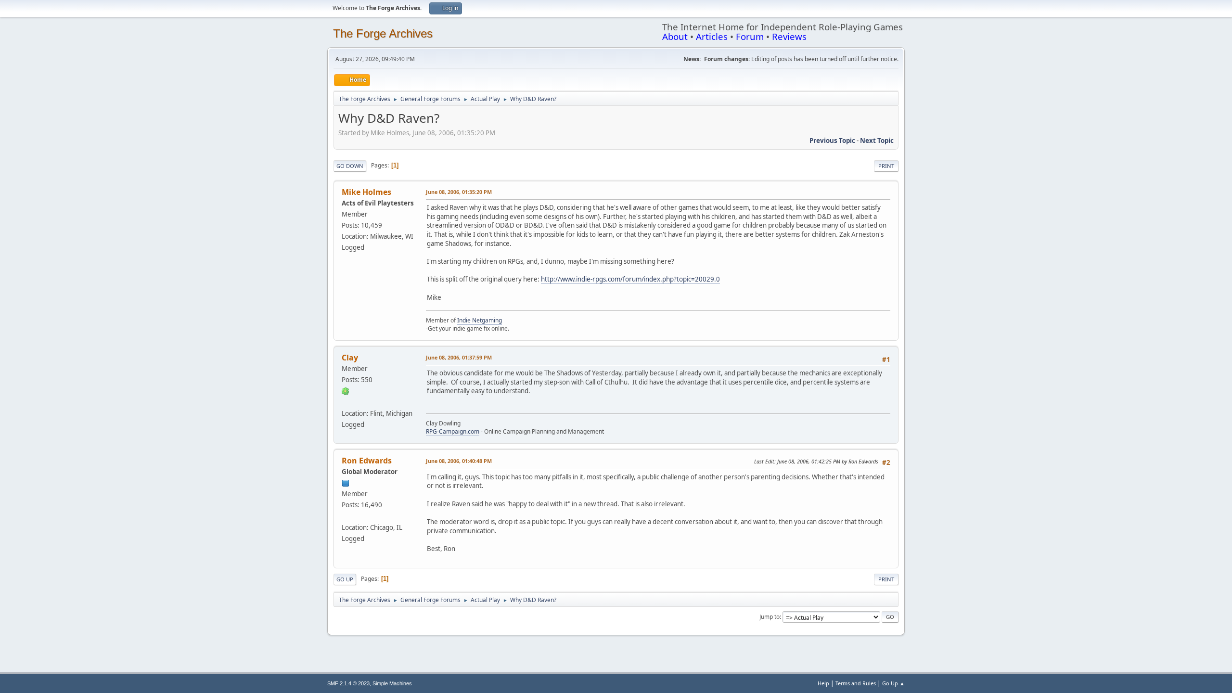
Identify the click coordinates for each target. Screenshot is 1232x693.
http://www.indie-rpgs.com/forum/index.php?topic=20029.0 (630, 279)
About (675, 36)
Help (823, 683)
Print (886, 165)
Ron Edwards (367, 460)
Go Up (344, 579)
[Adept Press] (345, 516)
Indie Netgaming (479, 320)
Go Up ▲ (893, 683)
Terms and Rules (855, 683)
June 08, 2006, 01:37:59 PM (459, 357)
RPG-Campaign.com (452, 431)
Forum (750, 36)
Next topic (877, 140)
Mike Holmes (366, 192)
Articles (712, 36)
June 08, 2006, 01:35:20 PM (459, 191)
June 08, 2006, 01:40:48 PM (459, 460)
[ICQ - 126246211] (345, 390)
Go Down (349, 165)
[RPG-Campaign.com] (345, 402)
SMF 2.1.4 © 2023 (348, 683)
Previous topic (832, 140)
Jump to (769, 617)
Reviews (789, 36)
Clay (350, 357)
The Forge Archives (383, 33)
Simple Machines (392, 683)
